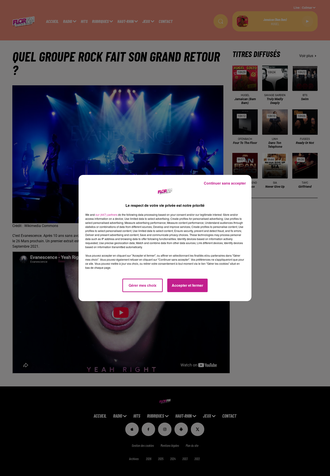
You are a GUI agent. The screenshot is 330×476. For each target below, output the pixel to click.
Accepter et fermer (187, 285)
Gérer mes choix (142, 285)
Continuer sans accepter (225, 183)
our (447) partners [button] (106, 214)
